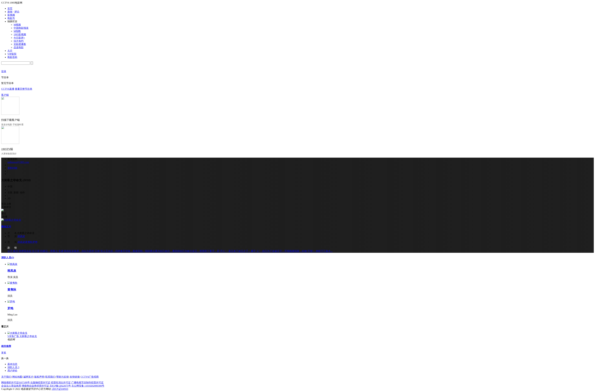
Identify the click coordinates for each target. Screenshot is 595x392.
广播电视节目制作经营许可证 (87, 382)
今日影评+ (19, 37)
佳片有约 (19, 41)
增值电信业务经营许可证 (35, 385)
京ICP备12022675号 (60, 385)
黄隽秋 (28, 242)
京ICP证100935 (60, 389)
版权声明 (39, 376)
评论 (16, 11)
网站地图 (17, 376)
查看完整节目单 (23, 89)
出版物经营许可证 (40, 382)
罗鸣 (34, 242)
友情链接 (75, 376)
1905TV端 (7, 149)
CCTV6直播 (7, 89)
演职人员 (7, 257)
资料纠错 (12, 168)
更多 (3, 352)
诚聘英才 (28, 376)
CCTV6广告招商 (90, 376)
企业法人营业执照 (11, 385)
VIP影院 (11, 54)
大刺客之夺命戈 (28, 336)
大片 (9, 50)
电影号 (11, 18)
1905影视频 (20, 34)
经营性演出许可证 (61, 382)
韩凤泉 (21, 236)
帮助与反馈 (62, 376)
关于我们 (6, 376)
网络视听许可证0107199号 (15, 382)
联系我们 (50, 376)
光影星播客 (20, 44)
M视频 (17, 24)
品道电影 (19, 47)
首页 (9, 8)
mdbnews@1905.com (18, 162)
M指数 (17, 31)
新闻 (9, 11)
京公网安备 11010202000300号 (87, 385)
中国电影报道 (21, 28)
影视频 (11, 15)
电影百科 (12, 57)
